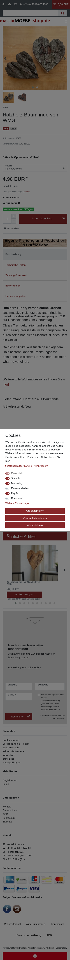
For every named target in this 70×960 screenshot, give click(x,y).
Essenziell (16, 473)
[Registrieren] (10, 4)
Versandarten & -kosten (16, 743)
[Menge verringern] (13, 221)
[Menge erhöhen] (13, 216)
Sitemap (7, 821)
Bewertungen (12, 285)
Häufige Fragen (11, 762)
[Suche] (62, 13)
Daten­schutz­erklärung (29, 935)
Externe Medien (20, 488)
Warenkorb (9, 755)
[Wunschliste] (15, 4)
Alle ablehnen (35, 525)
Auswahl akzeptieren (35, 517)
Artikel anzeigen (24, 594)
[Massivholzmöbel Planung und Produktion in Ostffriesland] (35, 242)
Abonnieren (17, 716)
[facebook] (7, 908)
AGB (5, 814)
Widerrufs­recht (12, 923)
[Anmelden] (3, 4)
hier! (6, 384)
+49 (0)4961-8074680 (35, 4)
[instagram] (16, 908)
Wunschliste (12, 228)
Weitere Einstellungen (17, 503)
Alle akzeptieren (35, 510)
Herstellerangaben (15, 296)
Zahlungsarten (11, 740)
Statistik (15, 478)
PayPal (15, 493)
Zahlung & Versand (16, 275)
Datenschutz (10, 810)
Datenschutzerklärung (50, 701)
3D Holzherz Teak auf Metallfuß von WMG (23, 583)
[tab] (35, 254)
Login (6, 783)
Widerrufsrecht (11, 747)
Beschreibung (13, 254)
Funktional (17, 498)
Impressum (9, 817)
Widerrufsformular (14, 751)
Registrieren (10, 780)
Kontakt (7, 806)
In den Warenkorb (42, 218)
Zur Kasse (8, 758)
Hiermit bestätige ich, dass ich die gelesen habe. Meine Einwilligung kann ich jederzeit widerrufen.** (52, 702)
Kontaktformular (15, 844)
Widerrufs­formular (36, 923)
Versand (26, 192)
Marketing (16, 483)
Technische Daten (15, 264)
